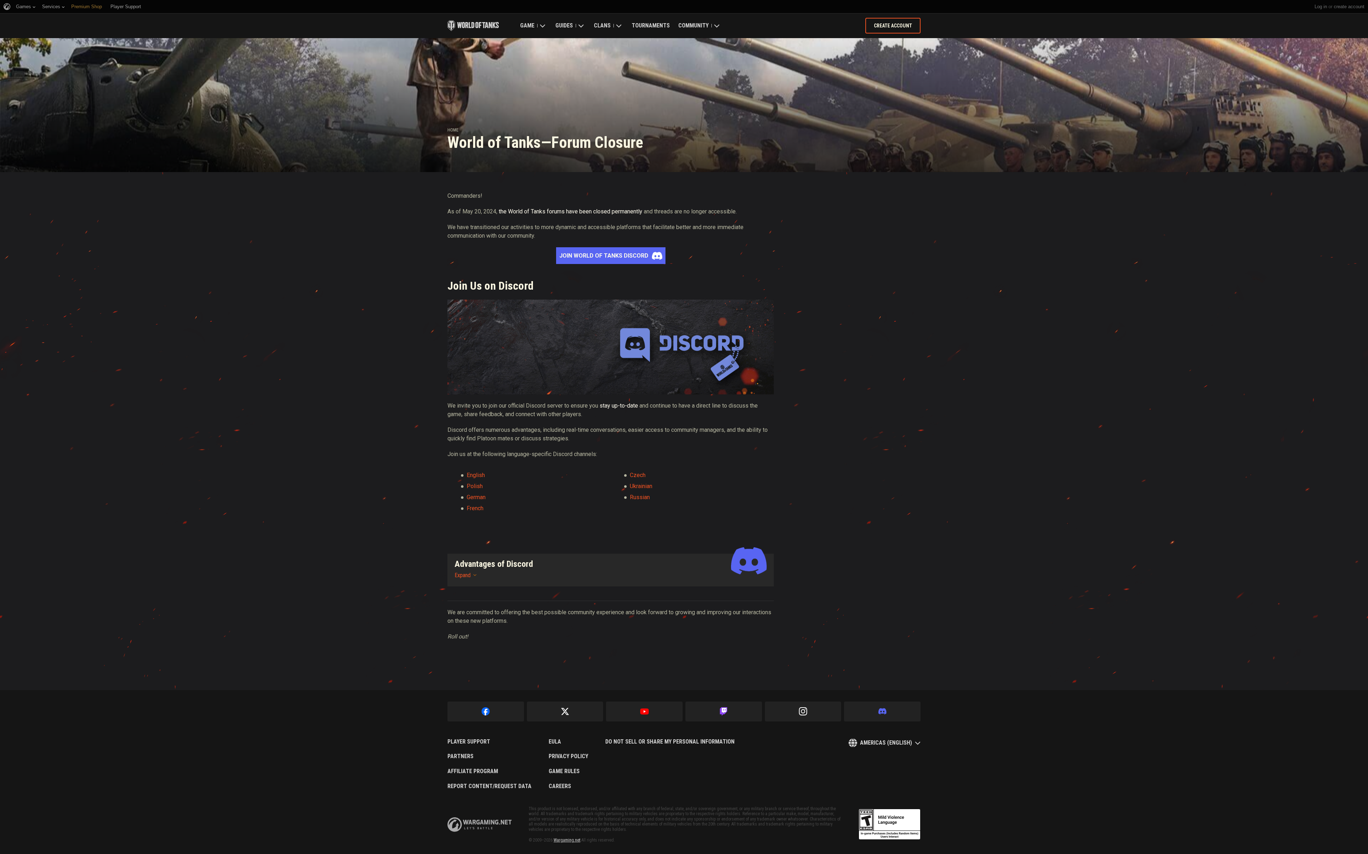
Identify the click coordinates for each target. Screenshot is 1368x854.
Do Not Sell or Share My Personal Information (670, 742)
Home (452, 130)
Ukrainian (641, 486)
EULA (555, 742)
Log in (1321, 6)
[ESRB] (890, 824)
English (476, 475)
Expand (463, 575)
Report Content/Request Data (489, 786)
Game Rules (564, 771)
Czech (638, 475)
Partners (460, 756)
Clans (602, 25)
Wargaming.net (567, 840)
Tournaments (651, 25)
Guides (564, 25)
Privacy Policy (568, 756)
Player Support (468, 742)
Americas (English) (886, 742)
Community (693, 25)
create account (1349, 6)
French (475, 508)
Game (527, 25)
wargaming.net (479, 825)
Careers (560, 786)
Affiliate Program (472, 771)
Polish (475, 486)
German (476, 497)
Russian (640, 497)
